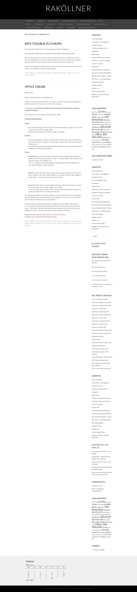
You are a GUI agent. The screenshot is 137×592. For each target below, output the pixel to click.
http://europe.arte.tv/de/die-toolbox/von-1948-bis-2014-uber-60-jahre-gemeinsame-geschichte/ (50, 53)
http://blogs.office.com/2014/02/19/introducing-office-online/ (41, 217)
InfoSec (28, 24)
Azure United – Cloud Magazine (100, 42)
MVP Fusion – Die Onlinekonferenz (101, 79)
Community (100, 114)
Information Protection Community (101, 57)
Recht (100, 140)
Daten (103, 117)
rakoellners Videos (97, 85)
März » (32, 580)
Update (93, 144)
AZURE (101, 112)
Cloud (40, 221)
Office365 (97, 137)
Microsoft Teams (98, 132)
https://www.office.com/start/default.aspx (41, 97)
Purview (96, 140)
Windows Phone (29, 223)
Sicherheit (102, 142)
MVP (107, 132)
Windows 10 (104, 147)
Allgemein (32, 73)
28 (52, 578)
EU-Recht (48, 73)
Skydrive (60, 223)
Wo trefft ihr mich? (66, 24)
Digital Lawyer (95, 54)
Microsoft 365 (53, 20)
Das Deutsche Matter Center (99, 48)
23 (63, 576)
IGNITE (107, 124)
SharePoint (95, 142)
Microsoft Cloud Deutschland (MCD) (101, 73)
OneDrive (54, 223)
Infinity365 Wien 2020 (97, 336)
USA (103, 144)
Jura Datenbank (99, 24)
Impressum (71, 27)
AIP (94, 112)
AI (92, 112)
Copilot (99, 117)
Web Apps (66, 223)
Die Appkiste (95, 51)
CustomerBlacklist (69, 20)
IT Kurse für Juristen (97, 63)
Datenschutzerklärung (86, 27)
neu (111, 132)
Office (41, 223)
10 (28, 573)
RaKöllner (68, 9)
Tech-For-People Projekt (98, 91)
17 (28, 576)
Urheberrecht (98, 144)
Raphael (31, 75)
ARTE (59, 73)
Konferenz (29, 20)
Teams (108, 142)
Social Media (65, 221)
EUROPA (64, 73)
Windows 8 (78, 221)
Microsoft (41, 20)
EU (103, 122)
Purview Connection (87, 20)
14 (52, 573)
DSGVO (98, 122)
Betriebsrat (39, 24)
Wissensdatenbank (83, 24)
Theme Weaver (88, 588)
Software (71, 221)
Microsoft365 (106, 129)
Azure (101, 20)
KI (109, 124)
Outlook (59, 221)
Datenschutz (48, 27)
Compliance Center (97, 45)
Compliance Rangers (33, 27)
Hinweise (60, 27)
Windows (97, 147)
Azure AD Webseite (97, 39)
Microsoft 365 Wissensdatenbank (101, 70)
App (37, 221)
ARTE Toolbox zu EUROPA (43, 43)
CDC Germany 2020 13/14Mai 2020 (101, 315)
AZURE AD (108, 112)
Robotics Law (95, 88)
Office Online (35, 86)
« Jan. (27, 580)
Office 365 (53, 221)
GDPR (98, 124)
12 (40, 573)
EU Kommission (40, 73)
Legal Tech (51, 24)
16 (63, 573)
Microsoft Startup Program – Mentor (101, 76)
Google (102, 124)
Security (105, 140)
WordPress (64, 588)
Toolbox (69, 73)
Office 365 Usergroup (97, 82)
